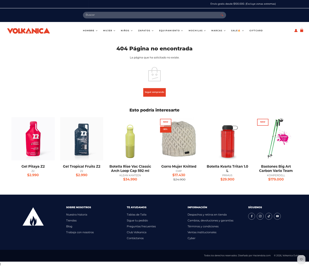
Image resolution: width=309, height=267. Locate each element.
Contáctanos (135, 238)
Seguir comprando (154, 92)
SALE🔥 (236, 31)
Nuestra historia (76, 215)
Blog (69, 226)
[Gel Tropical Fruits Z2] (81, 138)
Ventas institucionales (202, 232)
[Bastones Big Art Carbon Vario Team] (276, 138)
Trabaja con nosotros (80, 232)
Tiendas (71, 220)
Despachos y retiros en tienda (207, 215)
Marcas (217, 31)
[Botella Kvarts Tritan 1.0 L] (227, 138)
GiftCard (256, 31)
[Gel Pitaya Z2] (33, 138)
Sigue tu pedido (137, 220)
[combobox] (150, 15)
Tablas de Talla (136, 215)
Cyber (191, 238)
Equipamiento (170, 31)
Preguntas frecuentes (141, 226)
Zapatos (144, 31)
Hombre (89, 31)
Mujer (108, 31)
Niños (125, 31)
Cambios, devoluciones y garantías (210, 220)
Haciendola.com (262, 256)
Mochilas (196, 31)
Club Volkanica (136, 232)
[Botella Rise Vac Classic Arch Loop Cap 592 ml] (130, 138)
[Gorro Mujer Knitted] (178, 138)
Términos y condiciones (203, 226)
